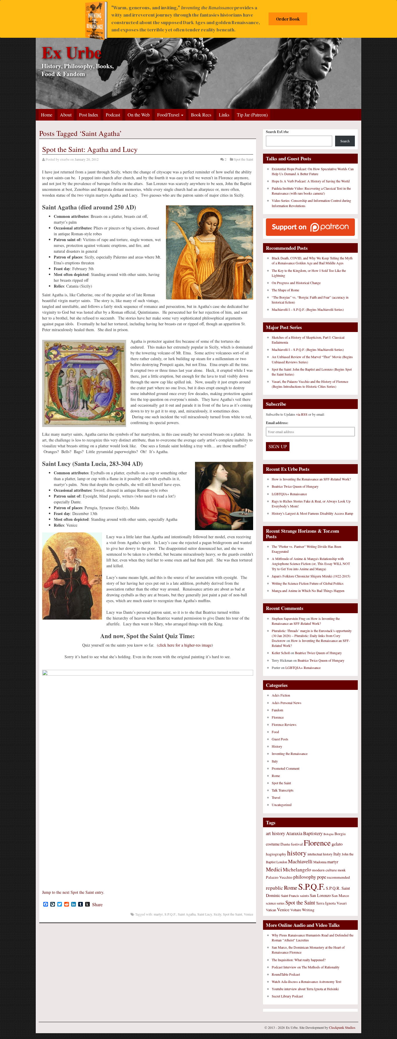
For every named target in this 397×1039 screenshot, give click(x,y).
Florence (278, 717)
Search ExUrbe (277, 131)
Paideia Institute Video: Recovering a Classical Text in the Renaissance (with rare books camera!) (311, 190)
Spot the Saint (243, 159)
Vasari (342, 903)
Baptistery (313, 833)
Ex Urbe (72, 52)
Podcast (113, 115)
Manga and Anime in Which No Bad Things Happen (308, 590)
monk (342, 870)
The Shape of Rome (285, 290)
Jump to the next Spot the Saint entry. (73, 892)
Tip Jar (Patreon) (252, 115)
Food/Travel (168, 115)
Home (46, 115)
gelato (337, 844)
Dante (285, 844)
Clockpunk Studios (342, 1027)
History (277, 746)
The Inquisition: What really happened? (299, 959)
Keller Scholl (281, 652)
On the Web (139, 115)
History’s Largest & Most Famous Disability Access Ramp (312, 513)
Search (345, 141)
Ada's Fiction (281, 695)
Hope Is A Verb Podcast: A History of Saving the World (311, 181)
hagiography (276, 854)
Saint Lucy (204, 914)
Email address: (277, 422)
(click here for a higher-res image (184, 645)
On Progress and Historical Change (296, 282)
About (65, 115)
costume (273, 844)
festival (297, 844)
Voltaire (295, 909)
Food (275, 731)
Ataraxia (294, 833)
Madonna (319, 861)
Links (224, 115)
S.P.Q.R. (333, 888)
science (271, 903)
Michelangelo (297, 869)
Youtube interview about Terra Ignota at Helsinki (305, 988)
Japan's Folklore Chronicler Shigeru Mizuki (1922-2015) (311, 576)
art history (275, 833)
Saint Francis (290, 895)
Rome (276, 775)
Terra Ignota (326, 903)
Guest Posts (280, 739)
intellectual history (319, 854)
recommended (338, 877)
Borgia (340, 833)
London (281, 861)
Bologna (328, 834)
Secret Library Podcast (287, 996)
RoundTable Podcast (286, 974)
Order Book (288, 19)
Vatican (271, 909)
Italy (275, 761)
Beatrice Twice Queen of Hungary (295, 486)
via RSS (302, 414)
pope (321, 877)
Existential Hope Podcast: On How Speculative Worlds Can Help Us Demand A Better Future (313, 171)
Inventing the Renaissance (289, 753)
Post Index (88, 115)
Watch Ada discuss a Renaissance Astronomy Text (306, 981)
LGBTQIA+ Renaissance (289, 493)
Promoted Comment (285, 768)
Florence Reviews (284, 724)
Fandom (277, 710)
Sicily (217, 914)
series (281, 903)
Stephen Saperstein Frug (288, 618)
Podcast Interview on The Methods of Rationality (305, 967)
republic (274, 887)
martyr (158, 914)
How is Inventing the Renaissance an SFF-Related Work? (311, 479)
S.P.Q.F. (170, 914)
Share (97, 904)
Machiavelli (300, 861)
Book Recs (201, 115)
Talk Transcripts (283, 790)
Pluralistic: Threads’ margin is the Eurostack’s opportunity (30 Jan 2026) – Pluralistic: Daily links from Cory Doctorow (312, 635)
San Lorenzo (320, 895)
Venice (248, 914)
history (297, 852)
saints (304, 895)
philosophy (304, 876)
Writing (308, 909)
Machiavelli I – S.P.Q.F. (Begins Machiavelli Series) (308, 309)
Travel (276, 797)
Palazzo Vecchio (279, 877)
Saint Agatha (187, 914)
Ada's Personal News (286, 702)
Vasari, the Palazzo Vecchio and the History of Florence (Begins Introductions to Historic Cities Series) (310, 384)
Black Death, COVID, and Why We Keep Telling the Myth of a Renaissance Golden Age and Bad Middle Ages (312, 260)
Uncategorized (282, 804)
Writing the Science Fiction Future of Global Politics (308, 583)
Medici (274, 869)
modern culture (324, 870)
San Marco (340, 895)
